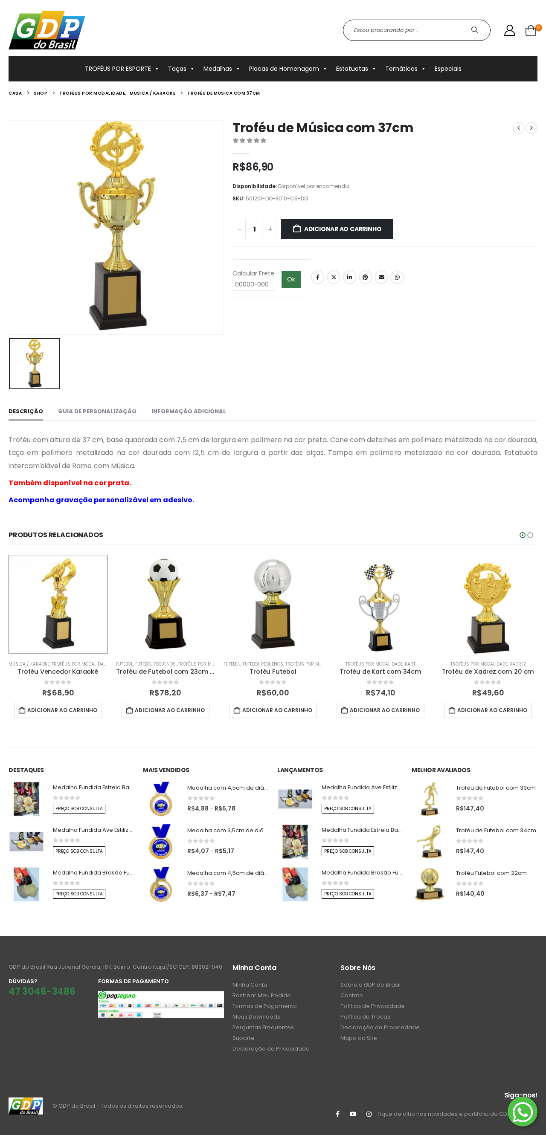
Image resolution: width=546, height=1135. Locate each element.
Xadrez (518, 664)
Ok (291, 279)
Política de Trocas (365, 1017)
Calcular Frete (253, 273)
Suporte (243, 1038)
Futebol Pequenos (155, 664)
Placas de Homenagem (284, 68)
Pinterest (365, 277)
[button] (522, 535)
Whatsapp (397, 277)
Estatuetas (352, 68)
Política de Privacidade (372, 1006)
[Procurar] (476, 30)
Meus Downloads (256, 1017)
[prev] (519, 128)
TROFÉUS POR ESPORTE (118, 68)
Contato (351, 995)
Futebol (124, 664)
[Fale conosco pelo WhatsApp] (522, 1111)
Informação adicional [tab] (188, 411)
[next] (531, 128)
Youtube (353, 1114)
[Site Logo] (47, 30)
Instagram (369, 1114)
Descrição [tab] (26, 411)
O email (381, 277)
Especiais (448, 68)
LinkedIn (350, 277)
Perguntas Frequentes (263, 1027)
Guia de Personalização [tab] (97, 411)
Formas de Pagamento (264, 1006)
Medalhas (217, 68)
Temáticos (401, 68)
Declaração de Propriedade (380, 1027)
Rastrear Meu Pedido (261, 995)
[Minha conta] (510, 30)
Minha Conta (249, 985)
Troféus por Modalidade (80, 664)
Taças (177, 68)
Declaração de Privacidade (271, 1049)
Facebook (318, 277)
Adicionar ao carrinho (343, 229)
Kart (410, 664)
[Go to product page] (58, 604)
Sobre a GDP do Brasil (370, 985)
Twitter (333, 277)
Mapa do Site (358, 1038)
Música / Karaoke (29, 664)
